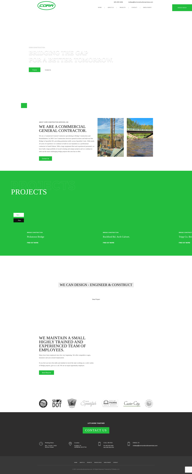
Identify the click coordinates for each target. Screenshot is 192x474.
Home (100, 7)
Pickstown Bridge (35, 236)
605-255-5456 (118, 2)
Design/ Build (182, 7)
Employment (147, 7)
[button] (18, 105)
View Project (96, 299)
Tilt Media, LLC (115, 469)
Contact (134, 7)
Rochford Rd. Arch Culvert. (116, 236)
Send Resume (46, 373)
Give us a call (80, 294)
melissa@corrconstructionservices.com (140, 2)
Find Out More (33, 243)
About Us (111, 7)
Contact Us (48, 70)
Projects (123, 7)
